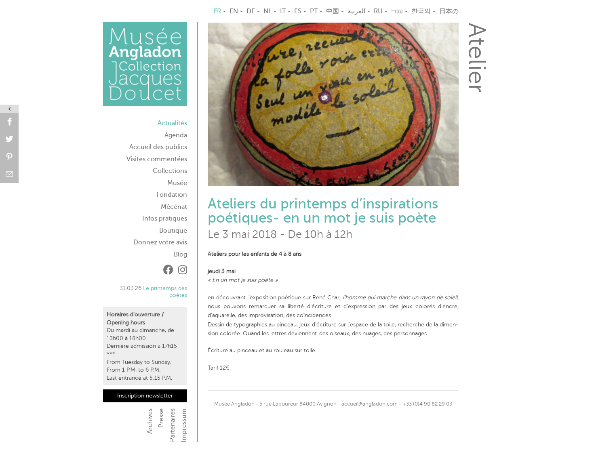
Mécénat (174, 206)
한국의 (421, 11)
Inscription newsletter (145, 396)
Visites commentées (156, 159)
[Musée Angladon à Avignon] (145, 67)
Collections (170, 171)
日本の (449, 11)
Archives (150, 421)
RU (378, 11)
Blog (180, 254)
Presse (161, 418)
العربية (356, 11)
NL (267, 11)
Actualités (172, 123)
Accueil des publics (158, 147)
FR (217, 11)
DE (250, 11)
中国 (332, 11)
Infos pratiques (164, 218)
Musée (177, 183)
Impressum (183, 425)
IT (283, 11)
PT (314, 11)
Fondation (171, 194)
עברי (397, 11)
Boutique (173, 230)
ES (297, 11)
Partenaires (172, 425)
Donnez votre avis (160, 242)
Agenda (175, 135)
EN (234, 11)
